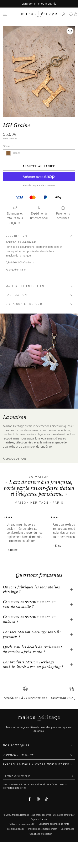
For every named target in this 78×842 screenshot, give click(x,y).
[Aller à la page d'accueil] (39, 14)
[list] (39, 694)
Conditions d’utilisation (41, 834)
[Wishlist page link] (71, 14)
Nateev (43, 819)
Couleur (7, 146)
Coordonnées (67, 829)
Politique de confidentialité (22, 824)
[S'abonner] (73, 776)
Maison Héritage (20, 815)
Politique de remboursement (42, 829)
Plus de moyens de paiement (39, 185)
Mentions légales (16, 829)
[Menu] (5, 14)
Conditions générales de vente (54, 824)
